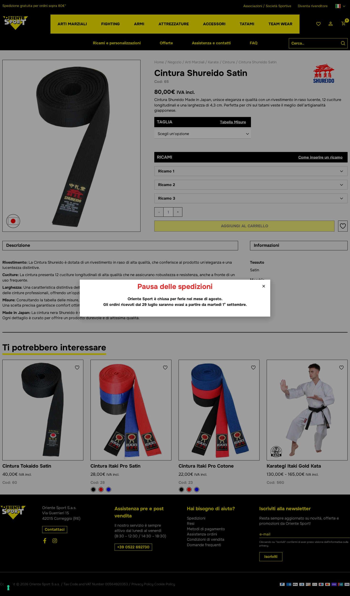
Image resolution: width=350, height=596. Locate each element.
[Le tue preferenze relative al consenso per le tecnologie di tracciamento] (8, 587)
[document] (175, 298)
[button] (263, 286)
